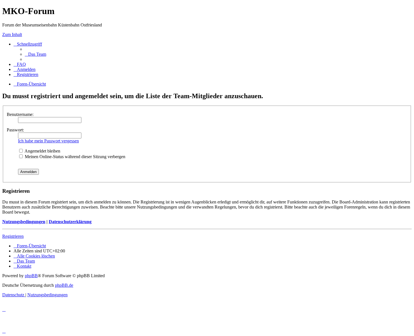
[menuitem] (35, 54)
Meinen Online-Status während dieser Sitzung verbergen (74, 156)
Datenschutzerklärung (70, 221)
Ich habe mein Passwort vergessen (48, 140)
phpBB (31, 275)
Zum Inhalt (12, 34)
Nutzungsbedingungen (23, 221)
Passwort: (15, 129)
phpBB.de (64, 285)
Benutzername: (20, 114)
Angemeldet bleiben (42, 151)
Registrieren (13, 236)
